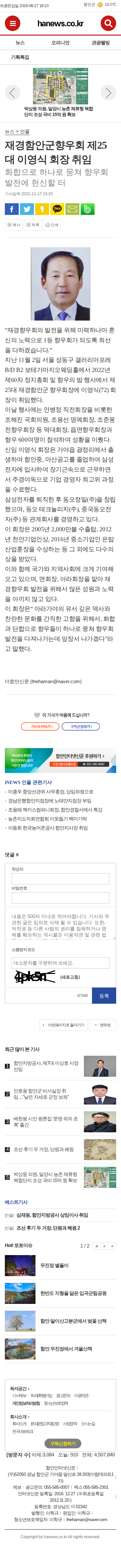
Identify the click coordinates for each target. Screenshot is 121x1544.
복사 (16, 225)
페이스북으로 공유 (12, 209)
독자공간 (18, 1388)
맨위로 (105, 1025)
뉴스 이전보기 (12, 92)
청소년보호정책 (56, 1403)
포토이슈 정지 (97, 1246)
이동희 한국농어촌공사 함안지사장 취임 (48, 827)
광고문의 (63, 1395)
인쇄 (54, 225)
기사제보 (19, 1395)
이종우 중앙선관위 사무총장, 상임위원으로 (50, 791)
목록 (35, 225)
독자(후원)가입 (41, 1395)
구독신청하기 (63, 1443)
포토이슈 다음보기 (112, 1246)
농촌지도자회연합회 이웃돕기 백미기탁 (47, 818)
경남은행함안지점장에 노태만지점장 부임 (49, 800)
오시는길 (88, 1423)
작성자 (17, 869)
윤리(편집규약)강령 (44, 1423)
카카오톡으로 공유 (57, 209)
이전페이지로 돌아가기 (66, 1025)
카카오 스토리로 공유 (42, 209)
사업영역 (69, 1423)
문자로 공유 (72, 209)
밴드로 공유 (88, 209)
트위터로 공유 (27, 209)
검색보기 (108, 23)
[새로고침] (70, 977)
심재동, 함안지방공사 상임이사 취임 (46, 1215)
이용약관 (81, 1395)
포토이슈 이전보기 (104, 1246)
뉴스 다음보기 (108, 92)
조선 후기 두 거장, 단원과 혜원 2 (42, 1228)
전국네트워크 (22, 1431)
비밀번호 (19, 888)
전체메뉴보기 (12, 23)
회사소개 (18, 1416)
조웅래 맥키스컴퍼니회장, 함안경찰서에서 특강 (55, 809)
